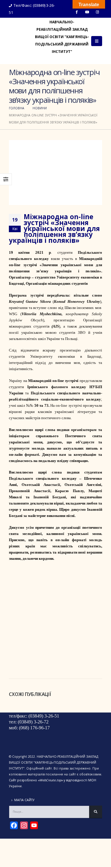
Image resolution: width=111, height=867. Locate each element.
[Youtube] (87, 11)
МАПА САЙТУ (24, 800)
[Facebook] (76, 11)
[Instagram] (97, 11)
